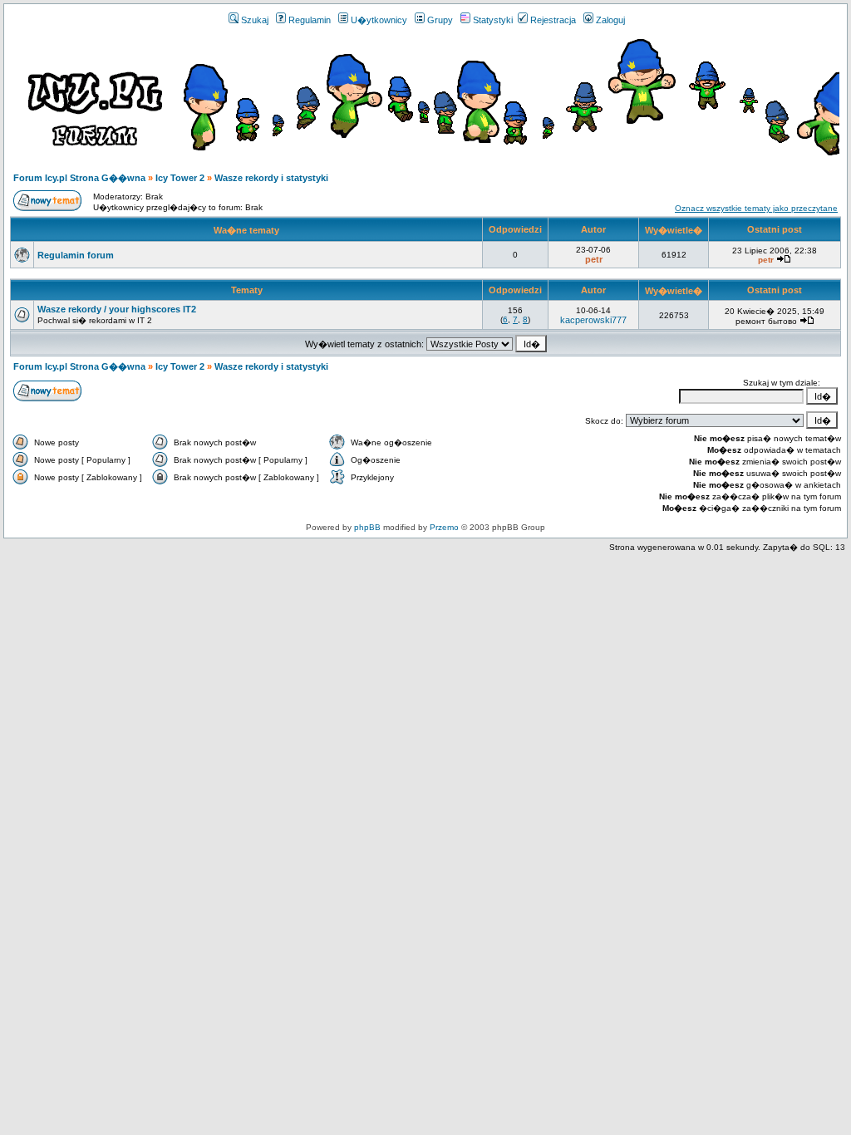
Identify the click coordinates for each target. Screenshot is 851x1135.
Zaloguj (610, 20)
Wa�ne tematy (246, 230)
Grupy (440, 20)
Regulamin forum (75, 255)
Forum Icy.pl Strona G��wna (79, 178)
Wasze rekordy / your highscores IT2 (116, 309)
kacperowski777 (593, 320)
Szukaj (254, 20)
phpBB (367, 527)
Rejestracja (553, 20)
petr (594, 259)
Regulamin (309, 20)
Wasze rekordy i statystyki (271, 178)
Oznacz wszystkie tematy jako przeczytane (756, 208)
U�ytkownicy (379, 20)
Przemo (444, 527)
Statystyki (493, 20)
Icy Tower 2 (179, 178)
